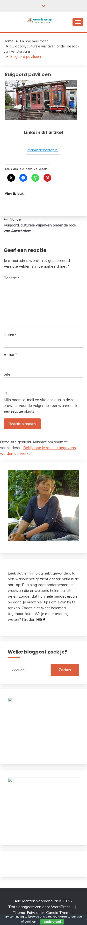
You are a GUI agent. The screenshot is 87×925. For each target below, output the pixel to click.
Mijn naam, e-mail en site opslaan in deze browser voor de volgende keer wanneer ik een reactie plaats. (40, 405)
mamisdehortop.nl (43, 149)
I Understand (52, 921)
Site (7, 374)
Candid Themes (59, 912)
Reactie (12, 277)
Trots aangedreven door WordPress (40, 906)
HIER (40, 619)
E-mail (10, 354)
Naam (10, 334)
